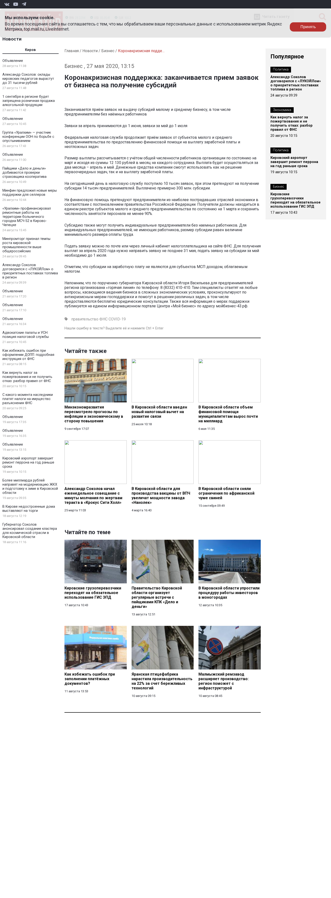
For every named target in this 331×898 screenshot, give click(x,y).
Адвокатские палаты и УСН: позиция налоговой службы (25, 335)
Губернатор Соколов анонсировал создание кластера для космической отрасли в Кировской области (29, 530)
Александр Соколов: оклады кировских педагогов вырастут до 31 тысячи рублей (28, 79)
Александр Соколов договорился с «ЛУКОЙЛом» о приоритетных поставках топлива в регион (30, 271)
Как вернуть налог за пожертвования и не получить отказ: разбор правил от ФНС (27, 377)
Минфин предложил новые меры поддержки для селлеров (29, 192)
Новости (12, 39)
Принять (308, 27)
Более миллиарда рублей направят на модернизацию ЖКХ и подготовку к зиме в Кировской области (30, 486)
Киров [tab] (30, 50)
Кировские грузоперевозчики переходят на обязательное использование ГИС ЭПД (295, 200)
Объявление (12, 61)
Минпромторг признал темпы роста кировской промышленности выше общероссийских (26, 245)
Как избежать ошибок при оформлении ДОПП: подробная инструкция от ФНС (28, 355)
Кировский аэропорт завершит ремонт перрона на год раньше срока (28, 462)
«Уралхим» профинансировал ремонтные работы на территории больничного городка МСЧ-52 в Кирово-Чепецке (26, 216)
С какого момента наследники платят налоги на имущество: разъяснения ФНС (27, 399)
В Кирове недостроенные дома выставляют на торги (28, 509)
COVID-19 (117, 319)
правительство (84, 319)
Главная (71, 51)
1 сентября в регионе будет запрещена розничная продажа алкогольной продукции (28, 101)
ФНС (103, 319)
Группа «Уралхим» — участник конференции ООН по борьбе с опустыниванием (28, 137)
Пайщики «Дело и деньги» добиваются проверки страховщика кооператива (24, 172)
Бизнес (107, 51)
